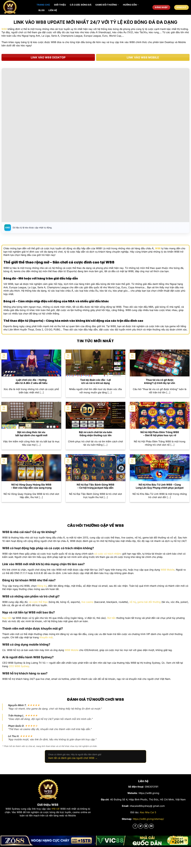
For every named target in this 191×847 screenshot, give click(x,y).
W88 (4, 28)
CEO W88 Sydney (19, 666)
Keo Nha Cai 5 (148, 812)
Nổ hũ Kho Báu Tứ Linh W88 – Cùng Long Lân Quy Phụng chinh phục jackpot (160, 486)
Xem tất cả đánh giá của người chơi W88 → (72, 757)
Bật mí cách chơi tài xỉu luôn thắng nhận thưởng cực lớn (95, 434)
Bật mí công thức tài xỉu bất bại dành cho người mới (31, 434)
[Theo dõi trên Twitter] (140, 826)
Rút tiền (111, 617)
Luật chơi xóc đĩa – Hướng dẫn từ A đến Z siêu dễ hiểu (31, 381)
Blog (41, 10)
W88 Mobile (167, 569)
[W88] (17, 7)
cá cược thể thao (38, 601)
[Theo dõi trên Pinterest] (146, 826)
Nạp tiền (7, 617)
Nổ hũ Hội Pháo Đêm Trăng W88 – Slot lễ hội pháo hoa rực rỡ (159, 434)
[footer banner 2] (143, 841)
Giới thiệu (60, 4)
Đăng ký (42, 585)
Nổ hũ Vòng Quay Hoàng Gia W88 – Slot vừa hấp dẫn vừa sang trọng (31, 486)
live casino (87, 601)
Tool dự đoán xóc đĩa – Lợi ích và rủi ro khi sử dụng (95, 381)
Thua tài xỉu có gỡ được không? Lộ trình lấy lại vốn (159, 381)
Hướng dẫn (130, 4)
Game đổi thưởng (106, 4)
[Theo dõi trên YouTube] (151, 826)
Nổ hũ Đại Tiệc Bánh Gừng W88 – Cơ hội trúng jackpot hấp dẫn (95, 486)
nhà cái (55, 808)
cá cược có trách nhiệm (107, 553)
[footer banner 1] (48, 841)
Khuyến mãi (46, 637)
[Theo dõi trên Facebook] (135, 826)
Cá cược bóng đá (80, 4)
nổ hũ (133, 601)
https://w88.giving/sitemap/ (148, 818)
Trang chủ (43, 4)
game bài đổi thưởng (149, 601)
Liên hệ (52, 10)
